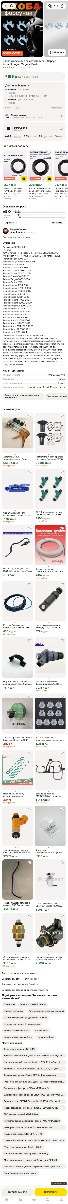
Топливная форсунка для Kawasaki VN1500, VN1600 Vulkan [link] (16, 851)
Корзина (47, 1200)
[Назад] (6, 6)
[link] (9, 1004)
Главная (7, 1200)
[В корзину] (24, 178)
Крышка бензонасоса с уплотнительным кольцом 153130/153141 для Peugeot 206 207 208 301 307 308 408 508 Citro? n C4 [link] (16, 626)
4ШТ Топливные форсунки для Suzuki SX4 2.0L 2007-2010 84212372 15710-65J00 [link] (50, 513)
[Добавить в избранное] (56, 6)
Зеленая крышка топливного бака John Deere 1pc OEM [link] (17, 738)
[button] (12, 53)
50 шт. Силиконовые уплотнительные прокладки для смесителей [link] (49, 738)
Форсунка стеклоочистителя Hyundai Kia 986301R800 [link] (49, 851)
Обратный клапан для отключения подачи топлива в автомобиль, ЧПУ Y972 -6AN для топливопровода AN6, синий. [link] (17, 514)
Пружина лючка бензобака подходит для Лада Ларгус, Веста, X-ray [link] (17, 682)
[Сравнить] (50, 6)
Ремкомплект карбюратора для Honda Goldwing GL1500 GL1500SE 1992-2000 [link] (50, 458)
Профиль (61, 1200)
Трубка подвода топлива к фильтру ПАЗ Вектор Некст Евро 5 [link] (16, 904)
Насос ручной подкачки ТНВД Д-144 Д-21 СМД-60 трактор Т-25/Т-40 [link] (49, 626)
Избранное (34, 1200)
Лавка (20, 1200)
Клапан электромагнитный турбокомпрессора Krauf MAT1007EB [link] (49, 958)
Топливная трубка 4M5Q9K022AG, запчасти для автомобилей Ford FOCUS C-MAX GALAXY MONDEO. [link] (48, 795)
